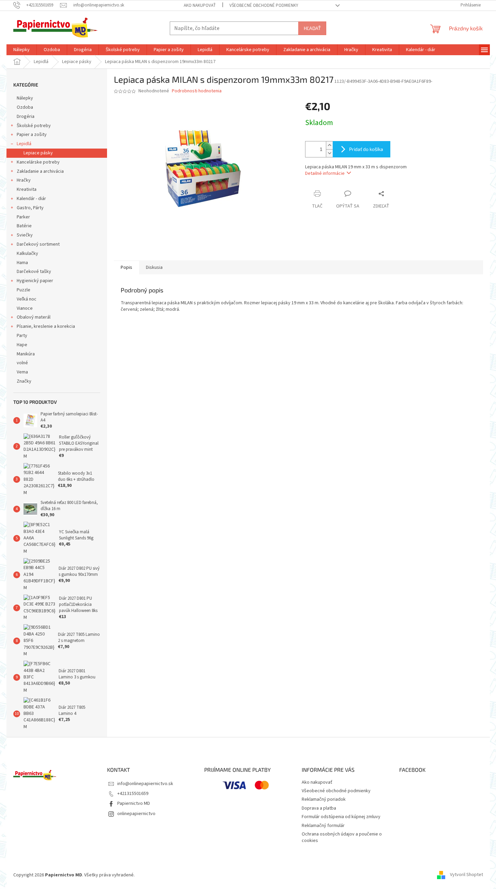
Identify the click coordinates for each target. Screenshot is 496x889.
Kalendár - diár (31, 198)
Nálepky (25, 98)
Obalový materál (33, 317)
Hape (22, 344)
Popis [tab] (126, 267)
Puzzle (23, 290)
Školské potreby (34, 125)
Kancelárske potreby (38, 162)
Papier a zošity (32, 134)
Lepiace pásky (38, 153)
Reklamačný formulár (323, 825)
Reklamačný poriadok (324, 799)
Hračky (24, 180)
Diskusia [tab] (154, 267)
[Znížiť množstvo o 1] (329, 153)
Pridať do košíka (366, 149)
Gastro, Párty (30, 207)
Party (22, 335)
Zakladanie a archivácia (40, 171)
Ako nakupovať (200, 5)
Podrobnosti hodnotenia (197, 91)
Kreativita (26, 189)
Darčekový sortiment (38, 244)
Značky (24, 381)
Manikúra (26, 354)
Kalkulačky (27, 253)
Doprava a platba (319, 808)
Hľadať (312, 28)
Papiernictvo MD (133, 803)
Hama (22, 262)
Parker (23, 217)
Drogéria (25, 116)
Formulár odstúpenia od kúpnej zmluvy (341, 816)
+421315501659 (132, 793)
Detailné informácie (325, 173)
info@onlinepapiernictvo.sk (145, 783)
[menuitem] (21, 49)
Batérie (24, 226)
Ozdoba (25, 107)
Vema (22, 372)
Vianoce (25, 308)
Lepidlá (24, 143)
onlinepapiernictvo (136, 813)
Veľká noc (26, 299)
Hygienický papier (35, 280)
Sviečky (25, 235)
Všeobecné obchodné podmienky (263, 5)
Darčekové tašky (34, 271)
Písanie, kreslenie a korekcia (46, 326)
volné (22, 362)
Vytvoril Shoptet (466, 875)
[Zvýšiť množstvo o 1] (329, 145)
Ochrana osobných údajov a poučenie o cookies (342, 837)
